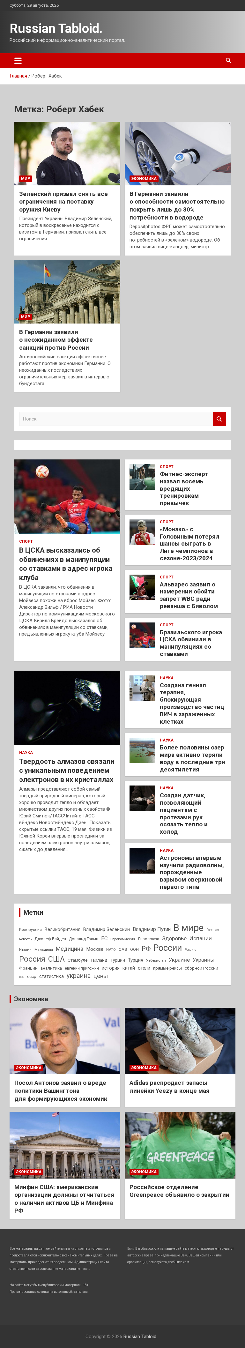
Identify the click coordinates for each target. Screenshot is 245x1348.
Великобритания (62, 929)
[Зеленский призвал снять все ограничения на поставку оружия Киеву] (67, 153)
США (56, 959)
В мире (189, 927)
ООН (134, 949)
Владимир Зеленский (106, 929)
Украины (204, 960)
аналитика (51, 968)
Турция (135, 960)
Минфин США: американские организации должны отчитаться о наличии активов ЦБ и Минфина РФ (64, 1198)
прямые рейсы (167, 968)
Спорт (26, 541)
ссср (31, 976)
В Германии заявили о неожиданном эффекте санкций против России (56, 339)
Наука (26, 752)
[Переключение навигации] (18, 60)
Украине (179, 960)
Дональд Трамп (83, 939)
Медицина (69, 948)
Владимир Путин (152, 929)
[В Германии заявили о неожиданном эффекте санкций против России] (67, 292)
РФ (146, 948)
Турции (117, 960)
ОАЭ (123, 949)
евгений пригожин (82, 968)
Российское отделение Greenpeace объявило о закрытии (179, 1191)
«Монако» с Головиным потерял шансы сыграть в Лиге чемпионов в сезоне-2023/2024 (189, 543)
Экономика (144, 178)
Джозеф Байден (50, 938)
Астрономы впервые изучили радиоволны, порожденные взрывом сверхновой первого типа (192, 872)
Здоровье (174, 938)
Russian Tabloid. (56, 28)
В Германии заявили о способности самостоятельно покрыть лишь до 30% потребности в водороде (177, 205)
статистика (51, 976)
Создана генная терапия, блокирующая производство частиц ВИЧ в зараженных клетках (192, 703)
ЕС (104, 938)
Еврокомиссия (122, 939)
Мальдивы (43, 949)
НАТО (111, 949)
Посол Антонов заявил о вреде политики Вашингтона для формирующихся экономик (60, 1090)
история (111, 968)
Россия (32, 959)
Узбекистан (156, 960)
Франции (28, 968)
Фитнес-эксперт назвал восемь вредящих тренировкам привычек (184, 488)
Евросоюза (148, 939)
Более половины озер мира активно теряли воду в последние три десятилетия (192, 758)
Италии (25, 950)
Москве (94, 949)
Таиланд (99, 960)
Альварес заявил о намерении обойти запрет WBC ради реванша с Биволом (189, 595)
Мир (25, 178)
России (167, 948)
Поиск (219, 419)
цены (100, 975)
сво (21, 977)
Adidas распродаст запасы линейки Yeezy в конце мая (170, 1086)
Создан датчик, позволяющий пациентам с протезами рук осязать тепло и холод (184, 813)
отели (144, 968)
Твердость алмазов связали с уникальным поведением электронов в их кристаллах (66, 770)
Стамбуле (77, 960)
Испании (200, 938)
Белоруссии (30, 929)
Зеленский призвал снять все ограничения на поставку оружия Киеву (63, 201)
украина (79, 975)
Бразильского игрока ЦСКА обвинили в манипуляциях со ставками (191, 643)
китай (128, 968)
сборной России (201, 968)
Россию (190, 950)
